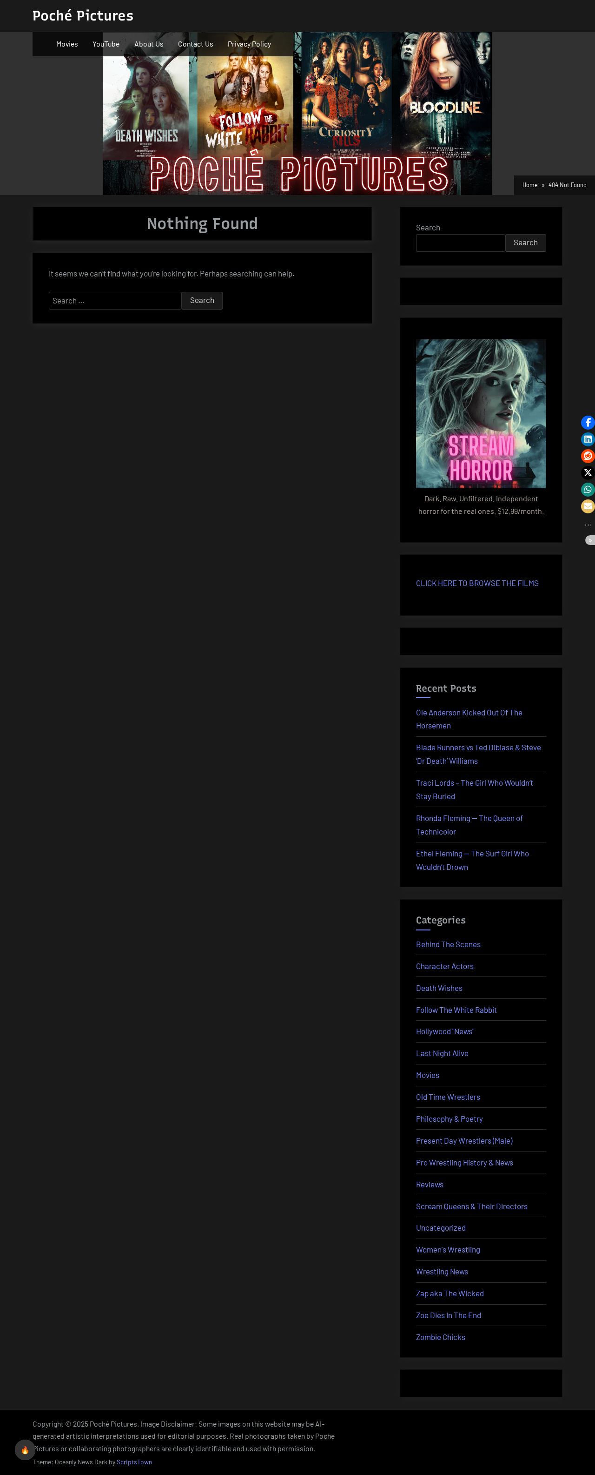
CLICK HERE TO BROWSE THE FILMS (477, 582)
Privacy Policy (249, 43)
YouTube (106, 43)
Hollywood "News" (445, 1031)
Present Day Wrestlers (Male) (464, 1140)
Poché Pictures (83, 15)
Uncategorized (441, 1227)
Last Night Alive (442, 1052)
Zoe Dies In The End (448, 1315)
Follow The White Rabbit (456, 1009)
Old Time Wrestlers (448, 1096)
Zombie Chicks (440, 1336)
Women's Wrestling (448, 1249)
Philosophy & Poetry (449, 1118)
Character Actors (445, 965)
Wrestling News (442, 1271)
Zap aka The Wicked (450, 1293)
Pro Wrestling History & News (464, 1162)
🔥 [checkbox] (25, 1449)
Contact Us (195, 43)
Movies (67, 43)
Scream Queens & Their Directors (472, 1206)
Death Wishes (439, 987)
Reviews (429, 1184)
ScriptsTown (134, 1462)
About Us (149, 43)
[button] (588, 423)
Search (428, 227)
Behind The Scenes (448, 944)
